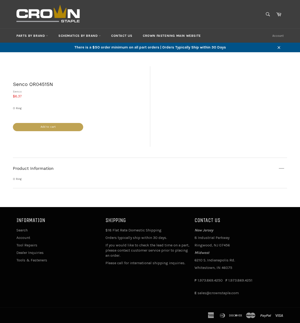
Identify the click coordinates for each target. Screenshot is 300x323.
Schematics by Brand (78, 36)
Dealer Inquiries (30, 252)
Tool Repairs (26, 245)
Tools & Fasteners (31, 260)
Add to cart (48, 126)
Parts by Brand (31, 36)
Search (22, 230)
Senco (17, 91)
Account (278, 35)
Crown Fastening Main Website (172, 36)
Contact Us (121, 36)
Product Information (33, 168)
